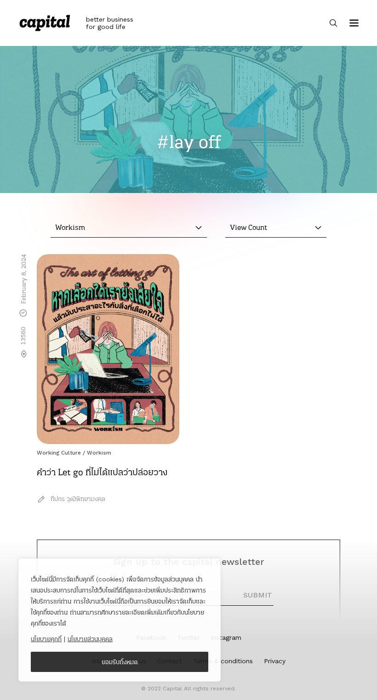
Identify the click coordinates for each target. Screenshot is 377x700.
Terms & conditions (223, 661)
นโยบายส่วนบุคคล (90, 639)
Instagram (226, 637)
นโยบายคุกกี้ (46, 639)
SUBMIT (257, 595)
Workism (99, 453)
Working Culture (59, 453)
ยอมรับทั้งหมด (120, 662)
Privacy (275, 661)
